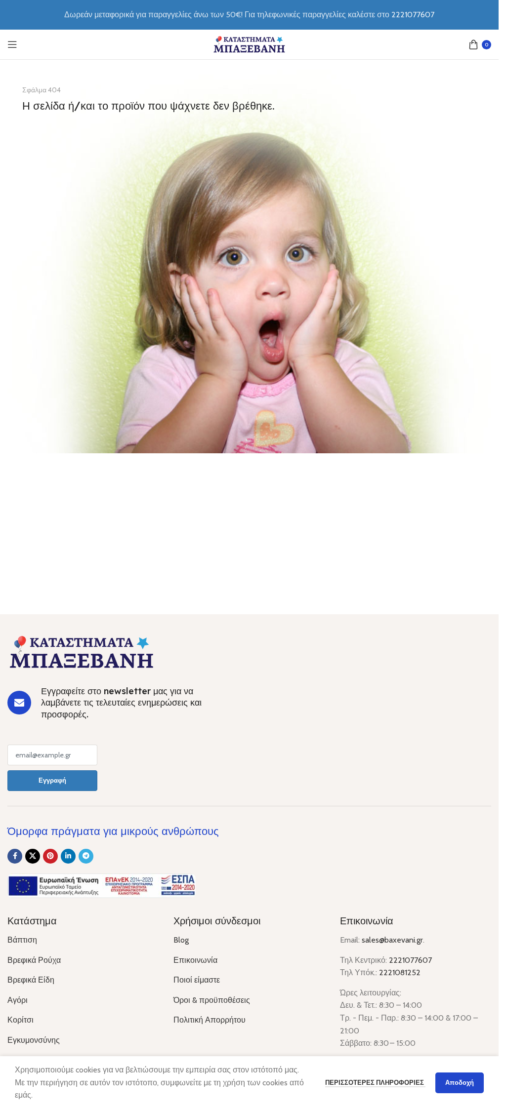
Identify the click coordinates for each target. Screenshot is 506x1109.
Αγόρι (17, 1000)
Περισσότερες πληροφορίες (375, 1082)
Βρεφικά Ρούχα (34, 960)
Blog (181, 940)
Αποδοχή (459, 1082)
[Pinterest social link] (50, 856)
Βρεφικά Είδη (30, 980)
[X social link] (32, 856)
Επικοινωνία (195, 960)
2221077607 (412, 14)
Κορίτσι (20, 1020)
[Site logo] (249, 43)
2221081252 (400, 972)
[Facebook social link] (14, 856)
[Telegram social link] (86, 856)
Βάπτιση (22, 940)
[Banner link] (249, 261)
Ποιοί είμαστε (196, 980)
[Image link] (81, 651)
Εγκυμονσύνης (33, 1040)
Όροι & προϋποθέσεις (211, 1000)
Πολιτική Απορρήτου (209, 1020)
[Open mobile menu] (12, 44)
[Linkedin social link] (68, 856)
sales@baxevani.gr (392, 940)
